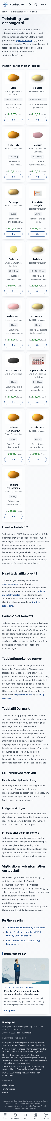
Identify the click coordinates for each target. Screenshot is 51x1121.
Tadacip (13, 202)
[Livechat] (35, 4)
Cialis (13, 87)
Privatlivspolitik (8, 1089)
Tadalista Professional (13, 486)
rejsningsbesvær (24, 40)
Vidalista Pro (37, 316)
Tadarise (37, 144)
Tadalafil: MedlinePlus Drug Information (25, 927)
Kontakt (5, 1092)
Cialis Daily (13, 144)
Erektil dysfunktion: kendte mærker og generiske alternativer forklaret (22, 992)
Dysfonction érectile (31, 1101)
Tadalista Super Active (13, 429)
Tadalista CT (37, 427)
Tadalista (37, 259)
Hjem (4, 11)
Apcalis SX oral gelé (37, 204)
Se (13, 119)
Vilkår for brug (8, 1085)
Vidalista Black (13, 370)
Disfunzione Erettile (38, 1106)
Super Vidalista (37, 370)
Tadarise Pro (13, 316)
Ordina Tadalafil (29, 1109)
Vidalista (37, 87)
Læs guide (11, 1010)
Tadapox (13, 259)
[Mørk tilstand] (30, 4)
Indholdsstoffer (18, 11)
